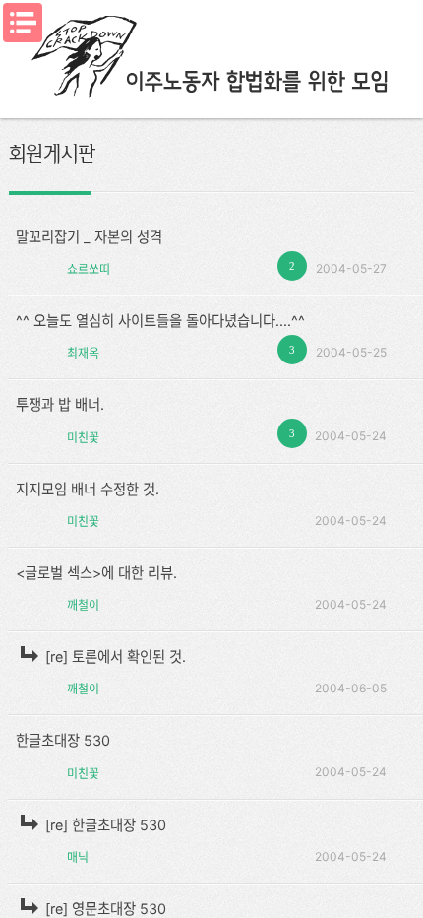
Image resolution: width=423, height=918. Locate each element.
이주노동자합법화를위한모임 (211, 54)
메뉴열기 (22, 22)
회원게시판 (52, 152)
